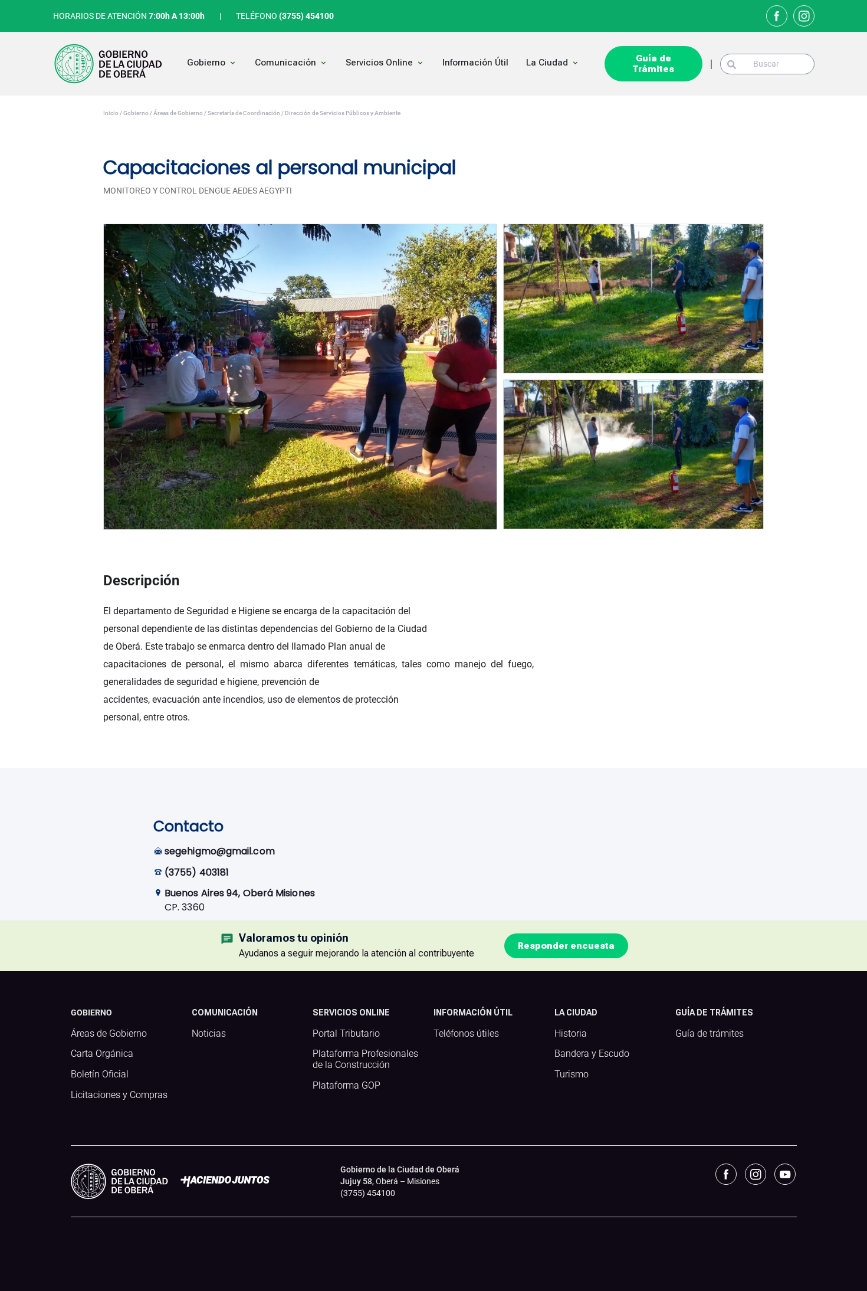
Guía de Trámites (653, 63)
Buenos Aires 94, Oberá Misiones (240, 893)
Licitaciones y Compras (119, 1095)
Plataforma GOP (346, 1085)
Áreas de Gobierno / (179, 113)
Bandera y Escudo (591, 1053)
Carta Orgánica (102, 1053)
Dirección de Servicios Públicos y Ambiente (342, 113)
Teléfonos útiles (466, 1033)
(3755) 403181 (197, 872)
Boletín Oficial (100, 1074)
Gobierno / (137, 113)
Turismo (571, 1074)
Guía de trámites (709, 1033)
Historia (570, 1033)
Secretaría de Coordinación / (245, 113)
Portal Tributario (346, 1033)
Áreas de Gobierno (109, 1033)
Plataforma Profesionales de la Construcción (365, 1059)
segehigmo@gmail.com (220, 851)
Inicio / (112, 113)
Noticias (209, 1033)
